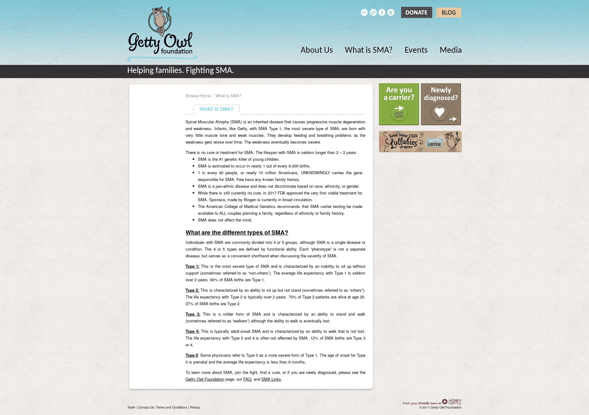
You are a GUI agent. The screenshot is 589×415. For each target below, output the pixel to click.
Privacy (195, 407)
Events (416, 50)
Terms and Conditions (171, 407)
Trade (131, 407)
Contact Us (146, 407)
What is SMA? (369, 50)
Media (451, 50)
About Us (317, 50)
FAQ (247, 379)
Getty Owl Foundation (162, 33)
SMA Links (271, 379)
